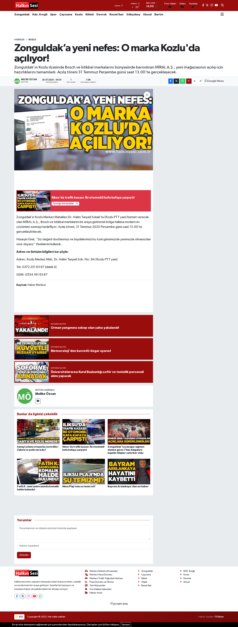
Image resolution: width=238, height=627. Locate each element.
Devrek (101, 14)
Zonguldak (22, 14)
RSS (21, 617)
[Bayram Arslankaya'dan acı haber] (129, 471)
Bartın (158, 14)
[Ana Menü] (222, 14)
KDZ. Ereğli (189, 571)
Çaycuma (65, 14)
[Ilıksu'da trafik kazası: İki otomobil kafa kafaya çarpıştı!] (83, 431)
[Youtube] (34, 596)
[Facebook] (17, 596)
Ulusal (147, 14)
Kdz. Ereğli (39, 14)
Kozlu (79, 14)
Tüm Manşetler (97, 585)
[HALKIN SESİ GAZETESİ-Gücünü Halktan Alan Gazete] (26, 5)
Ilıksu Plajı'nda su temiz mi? (78, 486)
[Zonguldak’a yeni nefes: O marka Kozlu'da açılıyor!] (83, 129)
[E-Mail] (38, 401)
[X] (22, 596)
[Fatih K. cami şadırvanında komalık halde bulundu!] (38, 471)
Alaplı (144, 582)
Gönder (24, 555)
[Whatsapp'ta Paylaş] (182, 81)
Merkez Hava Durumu (101, 574)
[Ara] (222, 5)
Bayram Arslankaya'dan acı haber (128, 486)
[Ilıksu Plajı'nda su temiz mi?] (83, 471)
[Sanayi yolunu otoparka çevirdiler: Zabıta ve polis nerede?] (38, 431)
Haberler (19, 40)
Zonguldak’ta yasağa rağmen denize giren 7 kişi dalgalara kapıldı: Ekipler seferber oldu (126, 449)
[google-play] (119, 603)
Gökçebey (133, 14)
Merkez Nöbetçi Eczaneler (104, 571)
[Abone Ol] (214, 81)
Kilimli (89, 14)
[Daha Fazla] (189, 81)
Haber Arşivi (96, 593)
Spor (53, 14)
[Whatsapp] (40, 596)
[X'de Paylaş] (176, 81)
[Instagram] (28, 596)
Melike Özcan (45, 393)
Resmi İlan (116, 14)
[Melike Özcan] (25, 396)
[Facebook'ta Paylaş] (170, 81)
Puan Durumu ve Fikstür (102, 582)
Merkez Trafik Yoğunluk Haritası (106, 578)
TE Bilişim (219, 617)
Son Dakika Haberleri (100, 589)
